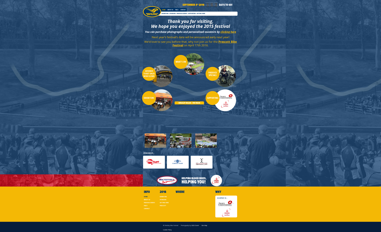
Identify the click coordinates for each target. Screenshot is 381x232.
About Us (170, 10)
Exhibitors (165, 13)
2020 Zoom (195, 225)
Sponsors (172, 13)
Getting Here (201, 13)
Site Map (204, 225)
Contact (183, 10)
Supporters (192, 13)
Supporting (212, 97)
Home (163, 10)
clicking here (228, 32)
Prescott (163, 205)
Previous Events (182, 13)
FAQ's (176, 10)
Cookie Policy (167, 230)
